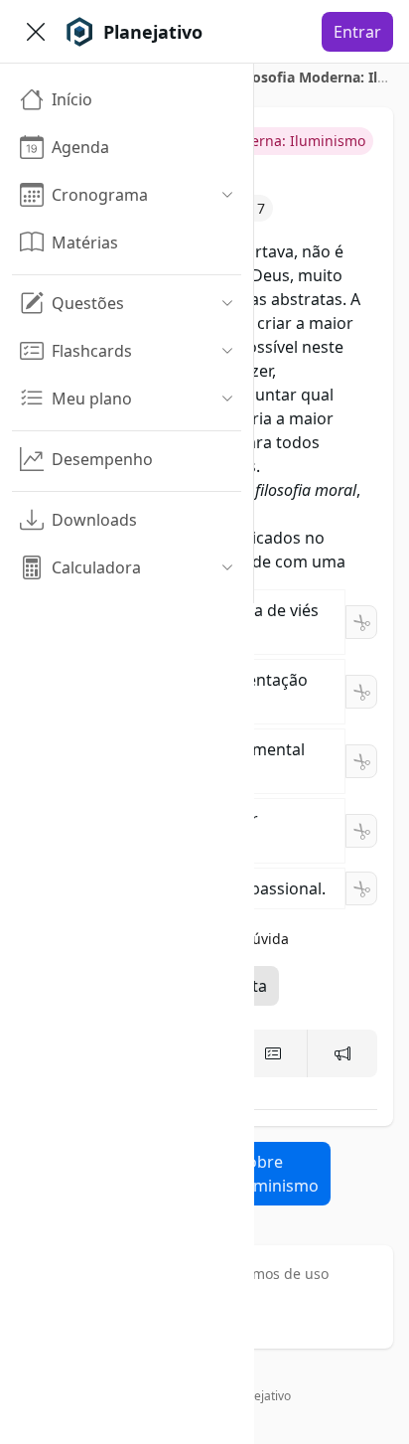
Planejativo (260, 1395)
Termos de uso (280, 1273)
